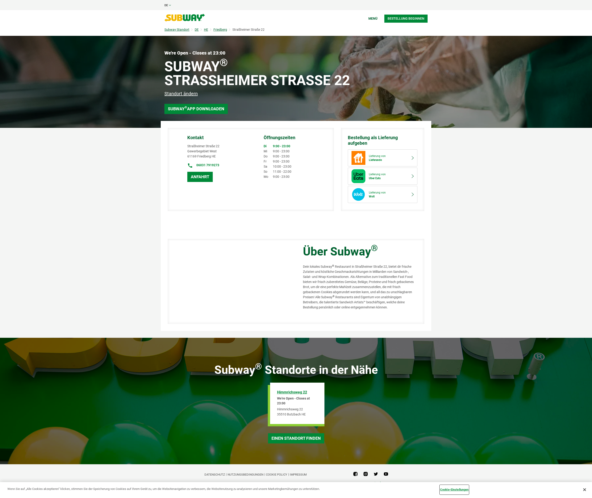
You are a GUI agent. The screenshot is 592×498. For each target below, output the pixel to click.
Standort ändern (181, 93)
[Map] (230, 281)
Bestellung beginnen (406, 18)
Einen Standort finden (296, 438)
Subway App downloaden (196, 108)
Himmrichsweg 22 (292, 392)
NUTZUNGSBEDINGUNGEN (245, 474)
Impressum (298, 474)
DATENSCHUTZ (214, 474)
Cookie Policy (276, 474)
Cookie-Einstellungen (454, 489)
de (166, 5)
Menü (372, 18)
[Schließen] (585, 490)
